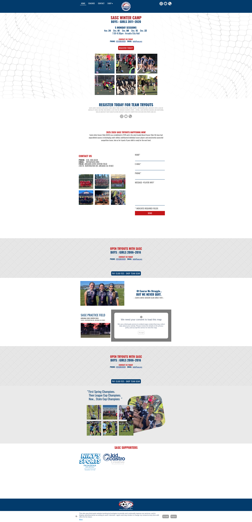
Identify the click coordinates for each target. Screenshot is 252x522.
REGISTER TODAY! (126, 48)
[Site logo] (126, 6)
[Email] (165, 3)
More (81, 519)
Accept (141, 333)
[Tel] (170, 3)
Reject (173, 516)
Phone (138, 173)
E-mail (138, 164)
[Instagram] (161, 3)
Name (137, 155)
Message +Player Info (144, 182)
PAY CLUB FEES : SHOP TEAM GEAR (126, 273)
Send (150, 213)
